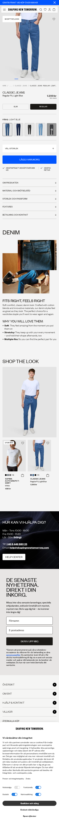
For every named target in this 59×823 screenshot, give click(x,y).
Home (4, 86)
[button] (22, 475)
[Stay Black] (35, 475)
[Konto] (49, 9)
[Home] (22, 9)
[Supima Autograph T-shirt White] (14, 455)
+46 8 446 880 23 (16, 544)
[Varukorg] (54, 9)
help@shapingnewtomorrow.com (29, 547)
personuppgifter (13, 655)
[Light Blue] (33, 475)
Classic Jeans (21, 86)
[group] (29, 47)
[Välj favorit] (54, 19)
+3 (38, 475)
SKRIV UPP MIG (29, 641)
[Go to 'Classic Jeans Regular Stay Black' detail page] (29, 129)
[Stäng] (54, 2)
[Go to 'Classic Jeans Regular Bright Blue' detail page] (40, 129)
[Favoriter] (45, 9)
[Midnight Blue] (31, 475)
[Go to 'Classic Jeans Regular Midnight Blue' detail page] (18, 129)
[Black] (6, 475)
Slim (16, 106)
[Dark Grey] (10, 475)
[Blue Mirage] (8, 475)
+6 (13, 475)
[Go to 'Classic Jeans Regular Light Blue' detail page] (7, 129)
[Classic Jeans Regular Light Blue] (39, 455)
